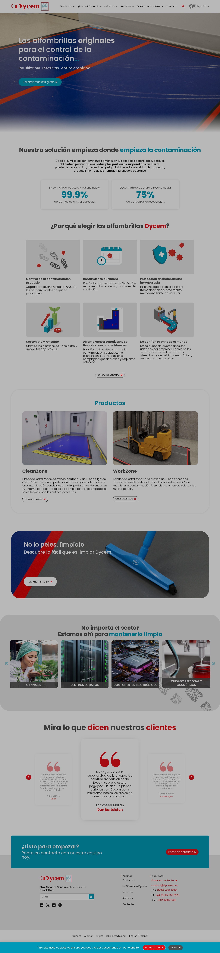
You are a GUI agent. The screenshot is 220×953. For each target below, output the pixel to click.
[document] (110, 476)
